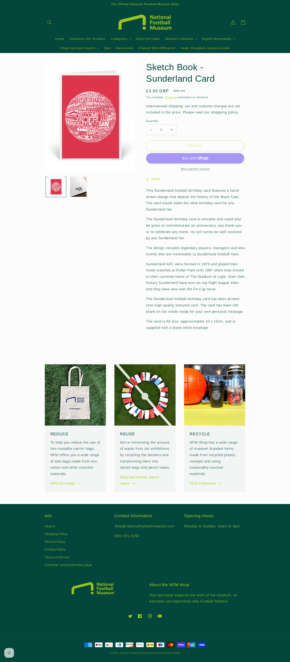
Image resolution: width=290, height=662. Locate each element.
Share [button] (155, 179)
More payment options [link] (195, 168)
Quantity (152, 121)
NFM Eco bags (62, 483)
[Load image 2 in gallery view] (78, 187)
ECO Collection (203, 483)
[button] (50, 22)
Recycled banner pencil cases (139, 480)
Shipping (171, 97)
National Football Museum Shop (138, 653)
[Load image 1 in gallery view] (56, 187)
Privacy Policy (55, 549)
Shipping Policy (56, 534)
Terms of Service (57, 557)
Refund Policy (55, 541)
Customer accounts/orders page (68, 565)
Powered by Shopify (168, 653)
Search (50, 526)
